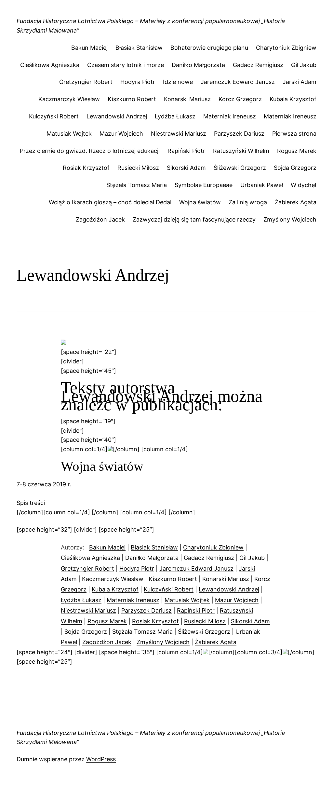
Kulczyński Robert (54, 116)
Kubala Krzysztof (293, 99)
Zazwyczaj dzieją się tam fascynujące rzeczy (194, 219)
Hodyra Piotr (137, 81)
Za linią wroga (248, 202)
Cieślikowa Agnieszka (49, 64)
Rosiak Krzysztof (86, 167)
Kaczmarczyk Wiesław (69, 99)
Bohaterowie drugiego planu (209, 47)
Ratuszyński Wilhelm (241, 150)
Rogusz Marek (296, 150)
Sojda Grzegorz (295, 167)
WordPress (101, 759)
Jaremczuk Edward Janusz (238, 81)
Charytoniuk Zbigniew (286, 47)
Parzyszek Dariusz (239, 133)
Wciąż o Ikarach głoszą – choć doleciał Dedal (110, 202)
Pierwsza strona (294, 133)
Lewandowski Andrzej (117, 116)
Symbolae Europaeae (204, 185)
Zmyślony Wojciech (289, 219)
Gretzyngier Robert (86, 81)
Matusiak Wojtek (69, 133)
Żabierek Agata (295, 202)
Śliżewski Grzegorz (240, 167)
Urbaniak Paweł (261, 185)
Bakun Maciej (89, 47)
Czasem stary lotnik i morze (125, 64)
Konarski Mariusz (187, 99)
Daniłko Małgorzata (198, 64)
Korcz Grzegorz (240, 99)
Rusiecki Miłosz (138, 167)
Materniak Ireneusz (229, 116)
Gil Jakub (303, 64)
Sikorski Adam (186, 167)
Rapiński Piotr (186, 150)
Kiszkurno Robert (132, 99)
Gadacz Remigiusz (258, 64)
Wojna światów (200, 202)
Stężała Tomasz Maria (136, 185)
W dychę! (303, 185)
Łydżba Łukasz (175, 116)
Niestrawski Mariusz (178, 133)
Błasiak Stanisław (139, 47)
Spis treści (31, 502)
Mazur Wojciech (121, 133)
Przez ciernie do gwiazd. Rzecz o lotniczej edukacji (90, 150)
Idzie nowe (178, 81)
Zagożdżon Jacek (100, 219)
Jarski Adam (299, 81)
